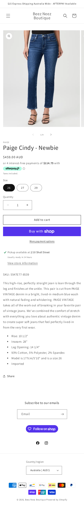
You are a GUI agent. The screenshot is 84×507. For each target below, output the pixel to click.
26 (9, 188)
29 (36, 188)
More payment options (42, 241)
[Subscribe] (62, 414)
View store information (23, 263)
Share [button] (11, 376)
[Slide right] (50, 134)
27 (22, 188)
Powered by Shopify (56, 499)
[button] (8, 15)
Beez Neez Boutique (35, 499)
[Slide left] (33, 134)
